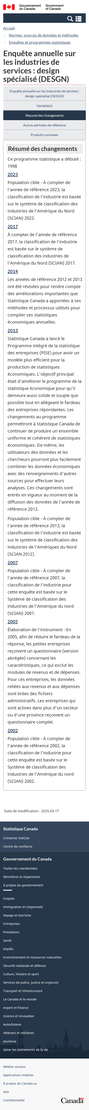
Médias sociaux (14, 1067)
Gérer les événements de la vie (25, 1050)
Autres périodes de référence (44, 125)
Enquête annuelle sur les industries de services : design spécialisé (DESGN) (44, 93)
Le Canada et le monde (20, 999)
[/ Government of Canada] (33, 7)
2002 (13, 730)
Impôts (8, 949)
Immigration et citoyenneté (23, 907)
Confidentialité (14, 1100)
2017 (13, 226)
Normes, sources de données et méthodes (43, 35)
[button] (45, 18)
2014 (13, 271)
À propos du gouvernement (23, 885)
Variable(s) (44, 106)
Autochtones (12, 1024)
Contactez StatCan (16, 838)
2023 (13, 174)
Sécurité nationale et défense (24, 966)
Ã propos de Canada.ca (20, 1083)
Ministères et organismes (21, 877)
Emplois (9, 898)
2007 (13, 562)
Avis (6, 1092)
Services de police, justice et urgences (31, 982)
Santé (7, 940)
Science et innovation (18, 1016)
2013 (13, 330)
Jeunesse (9, 1041)
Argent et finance (16, 1008)
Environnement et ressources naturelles (32, 957)
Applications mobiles (18, 1075)
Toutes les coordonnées (20, 868)
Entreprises (11, 924)
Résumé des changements (44, 115)
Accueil (9, 28)
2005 (13, 621)
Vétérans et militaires (18, 1033)
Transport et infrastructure (22, 991)
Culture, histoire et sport (21, 974)
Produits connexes (44, 135)
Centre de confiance (17, 846)
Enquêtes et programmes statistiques (40, 42)
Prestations (11, 932)
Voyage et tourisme (17, 915)
